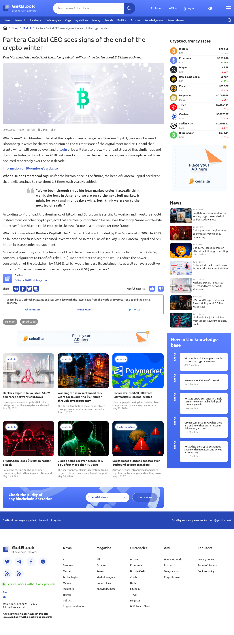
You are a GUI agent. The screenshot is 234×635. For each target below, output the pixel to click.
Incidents (35, 20)
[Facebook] (31, 561)
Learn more (145, 497)
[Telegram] (19, 561)
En (4, 596)
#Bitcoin (10, 321)
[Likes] (152, 289)
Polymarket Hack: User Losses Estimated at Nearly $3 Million (210, 267)
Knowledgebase (154, 20)
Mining (96, 20)
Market (27, 28)
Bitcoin (134, 559)
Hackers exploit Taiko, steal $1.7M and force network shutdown (26, 394)
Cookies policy (206, 571)
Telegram (34, 309)
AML (171, 8)
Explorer (156, 8)
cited (39, 252)
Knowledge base (106, 588)
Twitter (136, 309)
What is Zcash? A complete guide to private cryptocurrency (203, 360)
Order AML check (98, 497)
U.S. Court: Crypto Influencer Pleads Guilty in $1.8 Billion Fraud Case (209, 303)
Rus (5, 592)
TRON (133, 594)
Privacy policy (206, 559)
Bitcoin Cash (137, 571)
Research (20, 20)
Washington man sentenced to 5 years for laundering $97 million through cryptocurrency (80, 396)
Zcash (133, 577)
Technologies (53, 20)
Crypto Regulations (76, 20)
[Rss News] (7, 573)
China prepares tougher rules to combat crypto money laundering (209, 233)
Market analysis (106, 577)
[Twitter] (7, 561)
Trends (109, 20)
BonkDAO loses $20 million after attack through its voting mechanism (210, 251)
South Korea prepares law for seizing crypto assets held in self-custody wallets (209, 216)
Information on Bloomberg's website (30, 168)
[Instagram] (43, 561)
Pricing (168, 565)
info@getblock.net (220, 520)
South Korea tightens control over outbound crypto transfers (136, 462)
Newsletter (84, 309)
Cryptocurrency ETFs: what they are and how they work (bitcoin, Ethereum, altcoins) (203, 425)
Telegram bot (172, 571)
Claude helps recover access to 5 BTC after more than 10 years (80, 462)
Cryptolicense (172, 577)
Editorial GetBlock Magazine (31, 280)
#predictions (29, 321)
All (64, 559)
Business (68, 565)
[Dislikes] (161, 289)
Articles (135, 20)
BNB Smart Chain (140, 606)
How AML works (173, 559)
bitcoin (61, 149)
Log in (190, 8)
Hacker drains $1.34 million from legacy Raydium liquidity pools (210, 320)
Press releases (176, 20)
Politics (121, 20)
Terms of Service (207, 565)
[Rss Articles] (19, 573)
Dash (133, 582)
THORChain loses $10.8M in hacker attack (27, 462)
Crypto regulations (74, 606)
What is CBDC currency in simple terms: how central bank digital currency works (203, 401)
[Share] (16, 289)
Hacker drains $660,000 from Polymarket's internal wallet (132, 394)
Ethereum (136, 565)
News (7, 20)
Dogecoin (135, 600)
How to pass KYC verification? (201, 380)
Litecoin (135, 588)
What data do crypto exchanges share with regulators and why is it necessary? (203, 449)
